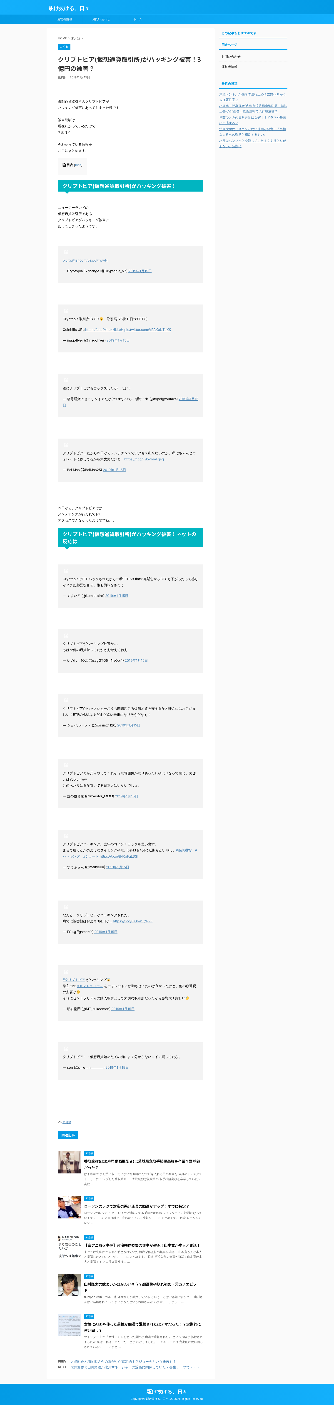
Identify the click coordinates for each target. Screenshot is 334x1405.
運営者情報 (64, 19)
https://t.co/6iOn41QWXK (133, 921)
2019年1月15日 (140, 271)
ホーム (137, 19)
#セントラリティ (90, 986)
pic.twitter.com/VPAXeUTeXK (147, 329)
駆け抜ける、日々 (69, 8)
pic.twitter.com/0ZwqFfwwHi (85, 260)
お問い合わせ (101, 19)
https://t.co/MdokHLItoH (104, 329)
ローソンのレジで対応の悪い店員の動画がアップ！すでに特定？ (136, 1206)
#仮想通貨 (184, 850)
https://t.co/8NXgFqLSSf (119, 856)
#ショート (91, 856)
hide (78, 165)
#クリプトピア (74, 980)
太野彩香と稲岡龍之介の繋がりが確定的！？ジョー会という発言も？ (123, 1361)
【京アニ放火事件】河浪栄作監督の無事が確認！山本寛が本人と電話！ (142, 1245)
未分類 (66, 1122)
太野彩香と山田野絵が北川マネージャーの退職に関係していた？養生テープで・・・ (135, 1367)
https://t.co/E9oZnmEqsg (144, 459)
